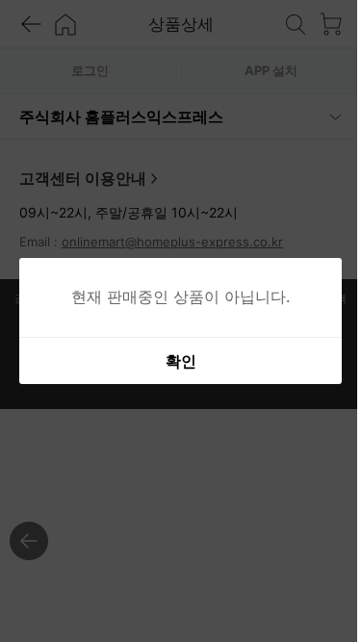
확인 (173, 361)
